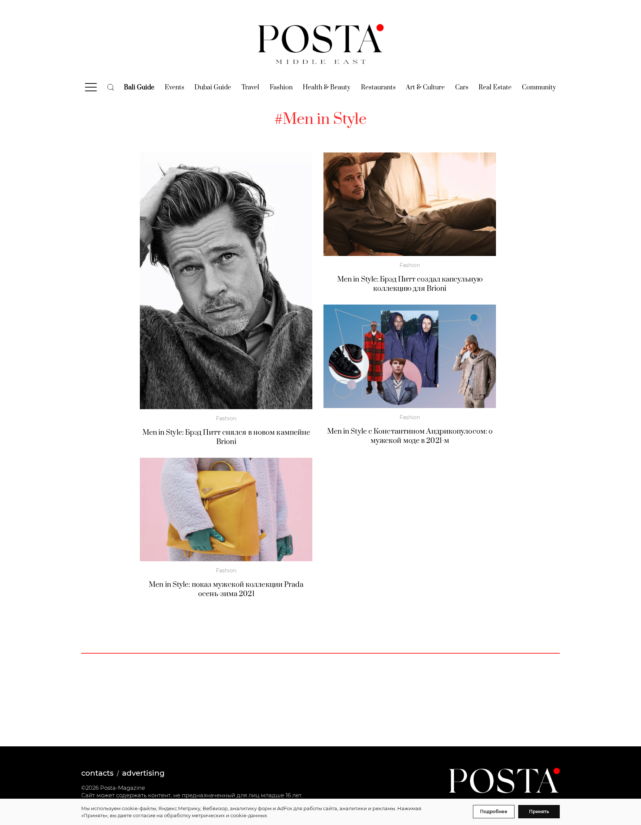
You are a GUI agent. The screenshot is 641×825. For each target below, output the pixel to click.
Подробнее (493, 811)
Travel (250, 87)
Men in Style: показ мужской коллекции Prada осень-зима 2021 (226, 589)
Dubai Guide (212, 87)
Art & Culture (425, 87)
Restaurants (378, 87)
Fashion (281, 87)
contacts (97, 773)
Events (174, 87)
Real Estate (495, 87)
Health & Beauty (327, 87)
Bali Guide (139, 87)
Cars (462, 87)
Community (539, 87)
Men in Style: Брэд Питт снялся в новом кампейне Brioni (226, 437)
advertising (143, 773)
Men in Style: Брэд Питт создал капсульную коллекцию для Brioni (410, 284)
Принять (539, 811)
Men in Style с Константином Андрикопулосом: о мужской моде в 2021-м (410, 436)
